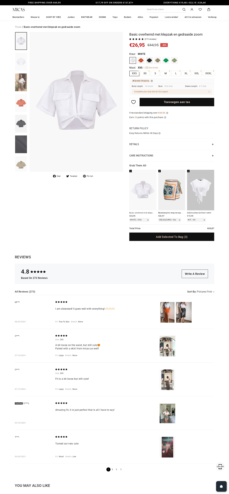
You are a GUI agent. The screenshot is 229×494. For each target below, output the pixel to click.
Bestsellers (18, 17)
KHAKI (158, 60)
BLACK (149, 60)
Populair (154, 17)
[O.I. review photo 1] (167, 346)
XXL (196, 73)
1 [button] (108, 469)
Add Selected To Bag (171, 236)
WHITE (133, 60)
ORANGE (141, 60)
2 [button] (112, 469)
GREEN (166, 60)
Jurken (71, 17)
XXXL (208, 73)
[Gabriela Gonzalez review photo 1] (167, 413)
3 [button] (116, 469)
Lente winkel (171, 17)
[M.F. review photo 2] (184, 312)
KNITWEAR (86, 17)
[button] (121, 469)
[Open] (221, 486)
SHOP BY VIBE (53, 17)
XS (145, 73)
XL (186, 73)
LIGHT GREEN (174, 60)
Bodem (127, 17)
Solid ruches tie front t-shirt (199, 213)
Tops (114, 17)
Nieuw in (35, 17)
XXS (134, 73)
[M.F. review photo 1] (167, 312)
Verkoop (212, 17)
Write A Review (195, 273)
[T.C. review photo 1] (167, 447)
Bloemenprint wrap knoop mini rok (173, 213)
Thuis (18, 26)
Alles (140, 17)
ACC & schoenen (193, 17)
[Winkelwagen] (208, 10)
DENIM (102, 17)
